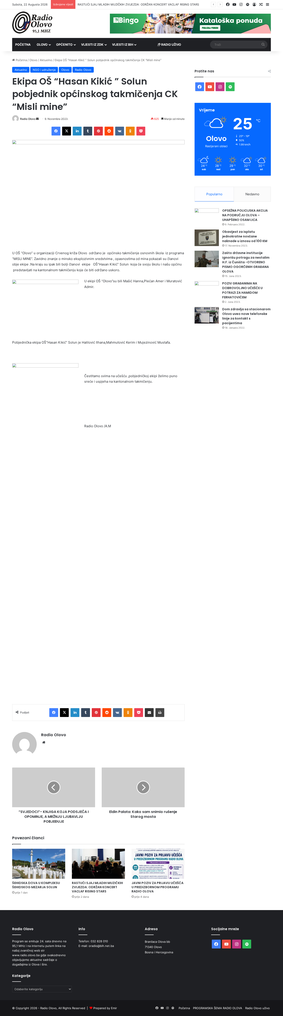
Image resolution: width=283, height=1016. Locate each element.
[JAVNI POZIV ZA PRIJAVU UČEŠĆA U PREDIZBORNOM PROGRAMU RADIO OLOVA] (158, 864)
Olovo (42, 44)
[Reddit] (109, 131)
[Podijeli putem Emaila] (149, 712)
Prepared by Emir (105, 1008)
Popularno (214, 194)
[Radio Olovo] (32, 22)
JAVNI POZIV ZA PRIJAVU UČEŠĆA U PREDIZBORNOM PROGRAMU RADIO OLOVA (133, 4)
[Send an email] (37, 118)
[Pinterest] (98, 131)
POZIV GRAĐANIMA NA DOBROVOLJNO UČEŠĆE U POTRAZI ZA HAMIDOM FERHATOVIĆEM (242, 290)
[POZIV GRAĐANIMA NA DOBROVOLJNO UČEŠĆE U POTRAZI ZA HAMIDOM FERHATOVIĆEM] (207, 289)
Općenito (64, 44)
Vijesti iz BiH (122, 44)
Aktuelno (46, 60)
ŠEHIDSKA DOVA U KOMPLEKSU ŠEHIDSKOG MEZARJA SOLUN (36, 885)
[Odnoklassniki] (130, 131)
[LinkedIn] (77, 131)
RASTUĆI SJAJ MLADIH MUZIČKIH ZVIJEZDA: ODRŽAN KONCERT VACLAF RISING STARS (97, 887)
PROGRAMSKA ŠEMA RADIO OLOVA (217, 1008)
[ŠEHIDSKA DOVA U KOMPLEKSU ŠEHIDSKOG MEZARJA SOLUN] (38, 864)
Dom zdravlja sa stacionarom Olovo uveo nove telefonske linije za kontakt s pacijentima (246, 316)
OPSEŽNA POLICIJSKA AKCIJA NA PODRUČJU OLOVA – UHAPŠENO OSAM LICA (245, 215)
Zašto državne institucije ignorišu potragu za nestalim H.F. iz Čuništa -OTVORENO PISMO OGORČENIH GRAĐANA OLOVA (246, 262)
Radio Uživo (171, 44)
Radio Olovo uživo (257, 1008)
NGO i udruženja (44, 69)
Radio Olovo (83, 69)
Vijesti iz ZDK (92, 44)
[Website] (43, 742)
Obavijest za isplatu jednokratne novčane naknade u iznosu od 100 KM (244, 236)
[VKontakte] (119, 131)
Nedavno (252, 194)
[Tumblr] (87, 131)
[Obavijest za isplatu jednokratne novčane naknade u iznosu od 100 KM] (207, 238)
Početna (23, 44)
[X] (66, 131)
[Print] (159, 712)
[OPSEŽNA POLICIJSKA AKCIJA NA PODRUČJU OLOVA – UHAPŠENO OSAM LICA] (207, 216)
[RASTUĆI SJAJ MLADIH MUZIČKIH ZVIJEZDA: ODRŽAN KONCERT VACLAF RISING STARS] (98, 864)
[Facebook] (56, 131)
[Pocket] (140, 131)
